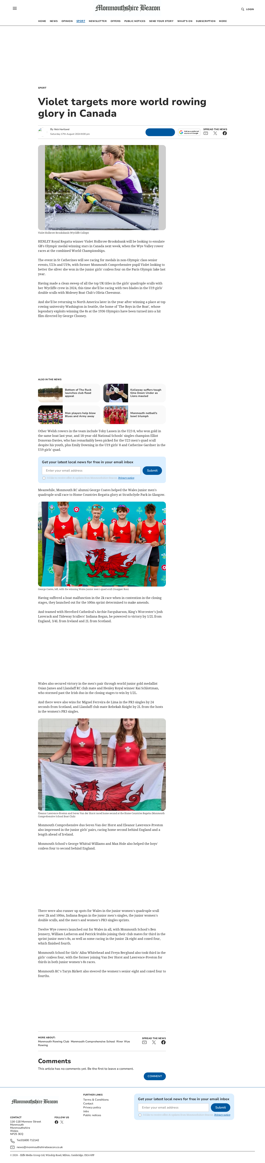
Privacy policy (92, 1107)
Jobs (86, 1111)
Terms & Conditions (96, 1100)
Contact (88, 1103)
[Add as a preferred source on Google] (189, 132)
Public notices (92, 1115)
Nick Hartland (61, 129)
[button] (14, 8)
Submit (152, 470)
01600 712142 (30, 1140)
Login (250, 9)
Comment (155, 1076)
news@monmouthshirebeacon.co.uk (40, 1147)
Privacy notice (126, 477)
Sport (42, 87)
